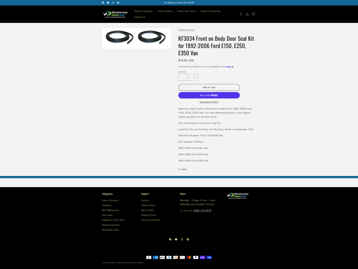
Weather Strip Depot (117, 263)
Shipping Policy (148, 215)
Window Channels (111, 225)
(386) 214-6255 (202, 210)
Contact (145, 200)
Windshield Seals (110, 230)
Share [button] (184, 169)
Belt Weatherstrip (110, 210)
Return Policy (147, 210)
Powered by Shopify (135, 263)
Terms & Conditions (150, 220)
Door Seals (107, 215)
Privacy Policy (148, 205)
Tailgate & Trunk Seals (113, 220)
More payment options (209, 102)
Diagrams (106, 205)
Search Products (110, 200)
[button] (144, 11)
